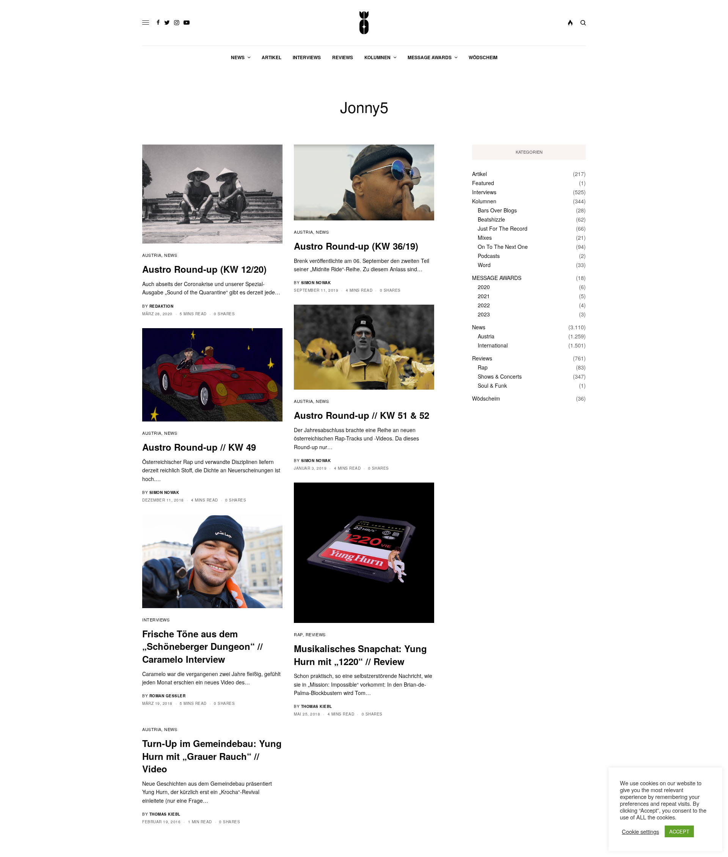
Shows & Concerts (500, 376)
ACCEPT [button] (679, 831)
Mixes (485, 237)
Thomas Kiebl (316, 706)
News (170, 255)
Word (484, 264)
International (493, 345)
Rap (298, 634)
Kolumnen (484, 201)
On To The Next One (503, 246)
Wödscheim (486, 398)
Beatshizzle (491, 219)
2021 (484, 296)
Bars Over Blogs (497, 210)
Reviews (316, 634)
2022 (484, 305)
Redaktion (161, 306)
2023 (484, 314)
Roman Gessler (167, 695)
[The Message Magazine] (364, 22)
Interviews (156, 619)
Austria (152, 255)
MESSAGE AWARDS (496, 277)
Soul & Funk (492, 385)
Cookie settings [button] (640, 831)
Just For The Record (502, 228)
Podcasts (489, 255)
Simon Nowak (316, 282)
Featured (483, 183)
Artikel (479, 173)
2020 (484, 286)
